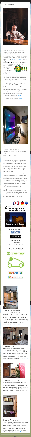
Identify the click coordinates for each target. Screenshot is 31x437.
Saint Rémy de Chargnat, (17, 59)
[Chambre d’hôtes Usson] (15, 406)
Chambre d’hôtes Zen (10, 346)
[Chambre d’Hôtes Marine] (15, 297)
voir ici (19, 95)
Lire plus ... (17, 324)
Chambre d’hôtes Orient (11, 380)
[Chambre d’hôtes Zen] (15, 336)
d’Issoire (9, 62)
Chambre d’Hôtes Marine (11, 311)
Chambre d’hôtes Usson (11, 420)
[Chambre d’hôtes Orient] (15, 370)
